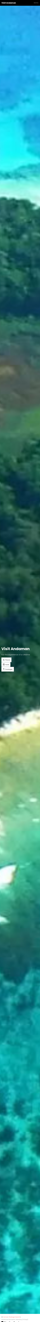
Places (7, 660)
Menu (36, 3)
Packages (8, 669)
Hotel (7, 665)
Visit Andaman (8, 3)
